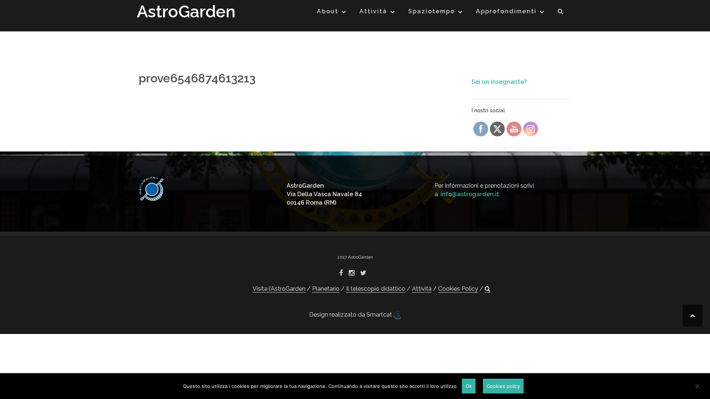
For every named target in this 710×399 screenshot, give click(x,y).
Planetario (325, 288)
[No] (697, 386)
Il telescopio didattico (375, 288)
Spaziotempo (431, 11)
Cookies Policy (458, 288)
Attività (373, 11)
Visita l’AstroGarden (279, 288)
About (327, 11)
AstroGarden (186, 11)
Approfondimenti (506, 11)
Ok (469, 386)
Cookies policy (503, 386)
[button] (561, 12)
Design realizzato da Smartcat (351, 314)
